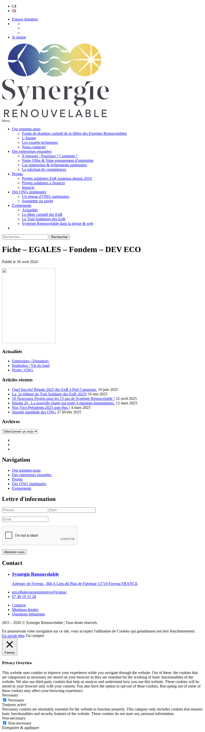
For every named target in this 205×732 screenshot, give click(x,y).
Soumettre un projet (37, 201)
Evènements (21, 205)
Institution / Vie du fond (31, 365)
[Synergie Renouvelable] (55, 116)
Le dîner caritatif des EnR (42, 214)
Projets (17, 174)
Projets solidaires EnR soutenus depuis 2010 (57, 178)
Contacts (19, 605)
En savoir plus (13, 635)
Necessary (16, 700)
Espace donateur (25, 19)
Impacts (28, 187)
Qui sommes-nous (26, 129)
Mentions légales (25, 609)
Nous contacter (34, 147)
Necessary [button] (10, 695)
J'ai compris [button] (35, 635)
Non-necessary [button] (14, 718)
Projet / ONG (22, 370)
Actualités (30, 210)
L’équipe (29, 138)
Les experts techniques (40, 142)
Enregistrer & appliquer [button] (20, 727)
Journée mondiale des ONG (34, 412)
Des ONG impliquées (29, 192)
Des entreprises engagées (32, 151)
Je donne (19, 37)
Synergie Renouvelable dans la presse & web (57, 223)
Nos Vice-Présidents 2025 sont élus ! (41, 407)
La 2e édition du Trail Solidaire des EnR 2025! (49, 394)
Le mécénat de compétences (44, 169)
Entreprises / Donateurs (30, 361)
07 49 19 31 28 (24, 596)
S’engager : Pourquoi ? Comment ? (50, 156)
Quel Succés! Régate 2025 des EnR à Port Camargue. (54, 389)
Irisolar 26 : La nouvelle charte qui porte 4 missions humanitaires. (63, 403)
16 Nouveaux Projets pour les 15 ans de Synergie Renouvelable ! (63, 398)
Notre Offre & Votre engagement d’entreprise (58, 160)
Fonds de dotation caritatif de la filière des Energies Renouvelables (74, 133)
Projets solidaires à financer (43, 183)
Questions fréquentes (28, 614)
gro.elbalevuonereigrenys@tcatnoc (39, 592)
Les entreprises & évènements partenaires (54, 165)
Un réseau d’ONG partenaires (45, 196)
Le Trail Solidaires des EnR (44, 219)
